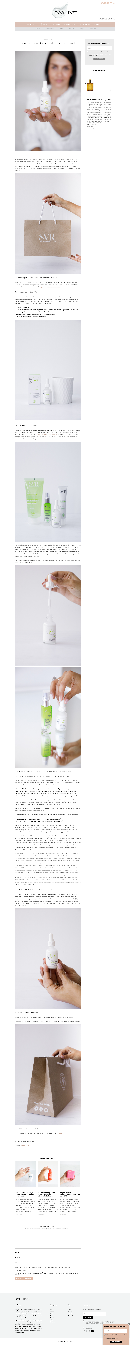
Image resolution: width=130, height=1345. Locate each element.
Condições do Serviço (107, 54)
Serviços (82, 29)
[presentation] (85, 83)
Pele (45, 24)
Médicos (86, 24)
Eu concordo (21, 1270)
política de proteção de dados (36, 1273)
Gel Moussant (53, 434)
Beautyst (71, 29)
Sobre (38, 29)
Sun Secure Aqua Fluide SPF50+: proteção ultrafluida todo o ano (46, 1194)
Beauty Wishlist (50, 29)
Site (16, 1263)
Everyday (70, 24)
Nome (17, 1252)
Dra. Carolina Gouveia (53, 287)
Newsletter (93, 29)
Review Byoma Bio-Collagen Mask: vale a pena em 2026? (70, 1194)
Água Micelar (42, 434)
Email (17, 1257)
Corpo (56, 24)
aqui (41, 287)
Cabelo (32, 24)
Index (61, 29)
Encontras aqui (99, 126)
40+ (97, 24)
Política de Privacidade (98, 54)
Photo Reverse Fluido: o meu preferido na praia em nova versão (25, 1194)
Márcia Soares (25, 1145)
